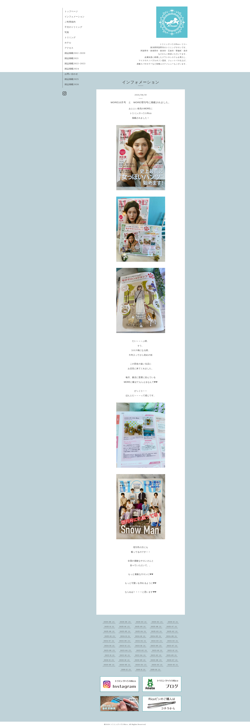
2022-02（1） (156, 655)
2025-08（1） (156, 626)
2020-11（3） (109, 660)
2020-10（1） (124, 660)
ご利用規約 (70, 21)
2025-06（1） (109, 631)
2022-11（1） (110, 655)
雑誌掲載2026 (72, 84)
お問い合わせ (71, 74)
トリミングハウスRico (119, 724)
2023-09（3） (156, 646)
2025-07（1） (172, 626)
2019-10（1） (156, 669)
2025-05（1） (125, 631)
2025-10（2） (125, 626)
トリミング (70, 37)
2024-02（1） (173, 641)
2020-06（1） (109, 665)
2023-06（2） (110, 650)
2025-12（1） (173, 622)
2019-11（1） (141, 669)
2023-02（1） (142, 650)
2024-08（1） (172, 636)
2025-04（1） (141, 631)
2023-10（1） (140, 646)
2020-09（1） (140, 660)
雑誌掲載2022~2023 (75, 63)
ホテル (68, 42)
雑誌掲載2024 (72, 68)
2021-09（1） (172, 655)
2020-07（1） (172, 660)
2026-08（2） (109, 622)
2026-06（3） (126, 622)
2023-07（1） (172, 646)
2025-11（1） (109, 626)
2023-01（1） (157, 650)
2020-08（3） (157, 660)
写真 (67, 32)
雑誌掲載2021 (72, 58)
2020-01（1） (173, 665)
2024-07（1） (109, 641)
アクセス (69, 48)
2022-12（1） (172, 650)
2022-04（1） (140, 655)
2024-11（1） (125, 636)
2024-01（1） (109, 646)
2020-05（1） (125, 665)
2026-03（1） (141, 622)
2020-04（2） (141, 665)
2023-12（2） (125, 646)
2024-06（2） (125, 641)
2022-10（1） (125, 655)
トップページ (71, 11)
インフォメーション (75, 16)
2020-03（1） (157, 665)
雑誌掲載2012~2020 (75, 53)
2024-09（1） (156, 636)
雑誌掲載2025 (72, 79)
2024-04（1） (141, 641)
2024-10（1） (140, 636)
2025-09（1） (140, 626)
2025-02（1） (172, 631)
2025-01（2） (110, 636)
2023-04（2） (126, 650)
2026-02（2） (158, 622)
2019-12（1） (126, 669)
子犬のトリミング (73, 27)
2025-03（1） (157, 631)
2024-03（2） (157, 641)
